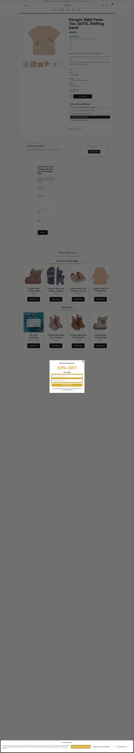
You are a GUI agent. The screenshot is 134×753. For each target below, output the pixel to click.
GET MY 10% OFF (67, 385)
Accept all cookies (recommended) (81, 746)
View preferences (122, 746)
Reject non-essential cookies (101, 746)
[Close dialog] (83, 361)
